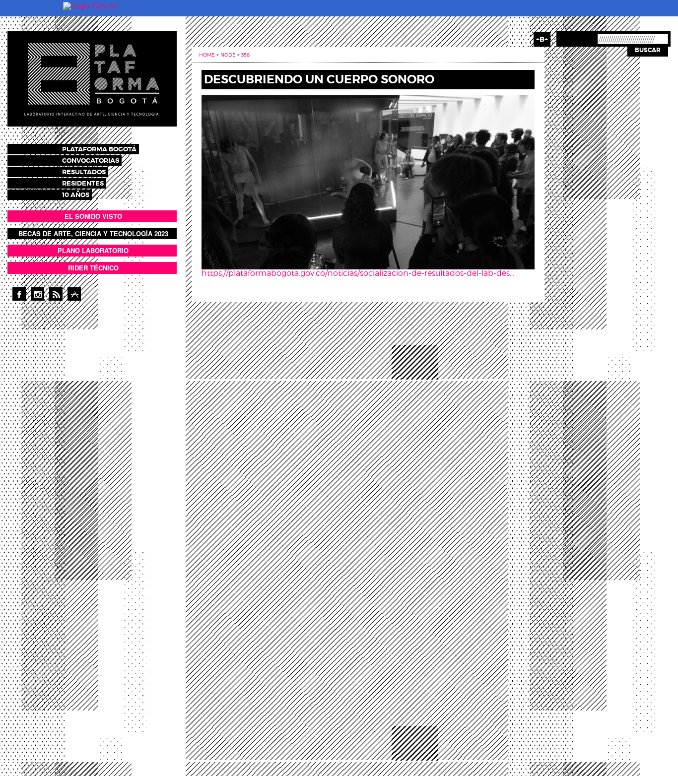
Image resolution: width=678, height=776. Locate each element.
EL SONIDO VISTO (93, 216)
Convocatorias (90, 160)
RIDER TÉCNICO (93, 267)
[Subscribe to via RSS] (56, 294)
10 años (75, 195)
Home (207, 55)
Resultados (84, 172)
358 (245, 55)
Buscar (648, 50)
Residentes (83, 183)
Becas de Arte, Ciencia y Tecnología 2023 (93, 233)
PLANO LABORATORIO (93, 250)
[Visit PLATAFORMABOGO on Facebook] (19, 294)
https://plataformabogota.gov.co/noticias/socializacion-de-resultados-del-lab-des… (358, 273)
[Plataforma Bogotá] (92, 78)
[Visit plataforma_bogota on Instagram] (37, 294)
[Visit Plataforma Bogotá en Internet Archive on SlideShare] (74, 294)
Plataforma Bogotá (99, 149)
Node (228, 55)
